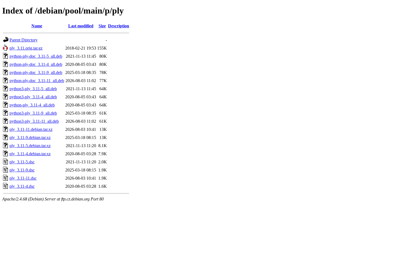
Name (36, 26)
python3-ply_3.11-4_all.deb (33, 97)
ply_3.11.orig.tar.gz (26, 48)
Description (118, 26)
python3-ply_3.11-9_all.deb (33, 113)
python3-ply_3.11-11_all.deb (34, 121)
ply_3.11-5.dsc (22, 162)
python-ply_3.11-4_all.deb (32, 105)
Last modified (80, 26)
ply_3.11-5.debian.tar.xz (30, 145)
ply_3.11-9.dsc (22, 170)
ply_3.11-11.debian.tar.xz (31, 129)
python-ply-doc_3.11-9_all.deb (35, 72)
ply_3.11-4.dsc (22, 186)
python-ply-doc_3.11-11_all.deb (36, 80)
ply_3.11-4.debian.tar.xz (30, 153)
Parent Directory (23, 40)
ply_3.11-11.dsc (23, 178)
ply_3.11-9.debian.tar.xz (30, 137)
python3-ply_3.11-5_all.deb (33, 88)
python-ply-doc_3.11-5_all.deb (35, 56)
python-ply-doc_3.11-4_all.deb (35, 64)
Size (102, 26)
